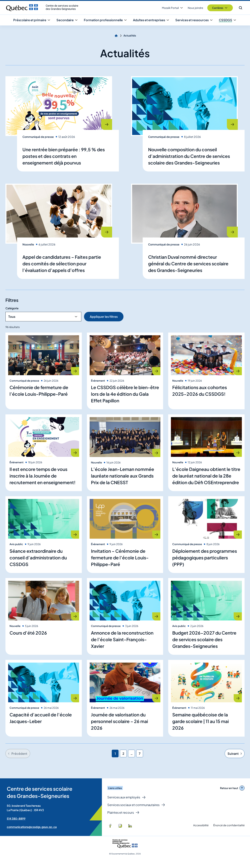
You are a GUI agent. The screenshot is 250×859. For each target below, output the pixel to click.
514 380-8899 (16, 818)
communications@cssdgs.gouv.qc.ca (32, 827)
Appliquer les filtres (104, 316)
